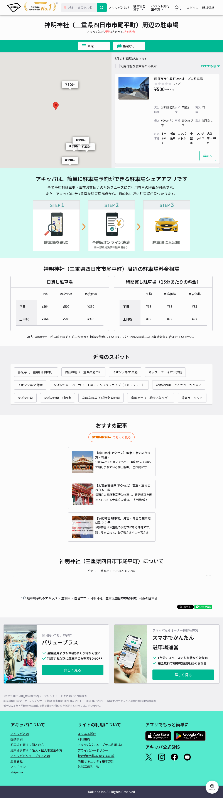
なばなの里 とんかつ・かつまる (179, 385)
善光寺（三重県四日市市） (36, 372)
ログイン (192, 7)
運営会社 (16, 761)
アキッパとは (19, 734)
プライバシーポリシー (93, 750)
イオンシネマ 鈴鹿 (30, 385)
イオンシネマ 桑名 (125, 372)
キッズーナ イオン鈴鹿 (165, 372)
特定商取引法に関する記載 (96, 756)
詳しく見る (72, 670)
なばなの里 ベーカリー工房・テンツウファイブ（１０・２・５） (99, 385)
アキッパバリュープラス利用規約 (100, 744)
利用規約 (84, 739)
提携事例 (16, 739)
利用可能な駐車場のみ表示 (138, 66)
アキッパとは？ (119, 7)
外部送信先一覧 (88, 766)
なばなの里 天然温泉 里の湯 (101, 398)
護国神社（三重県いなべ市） (151, 398)
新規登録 (208, 7)
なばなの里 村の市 (57, 398)
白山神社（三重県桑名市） (83, 372)
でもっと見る (122, 437)
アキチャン (18, 766)
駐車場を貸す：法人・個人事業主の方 (36, 750)
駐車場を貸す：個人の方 (27, 744)
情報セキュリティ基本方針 (96, 761)
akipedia (16, 772)
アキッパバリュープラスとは (30, 756)
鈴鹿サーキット (192, 398)
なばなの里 (25, 398)
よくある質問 (87, 734)
